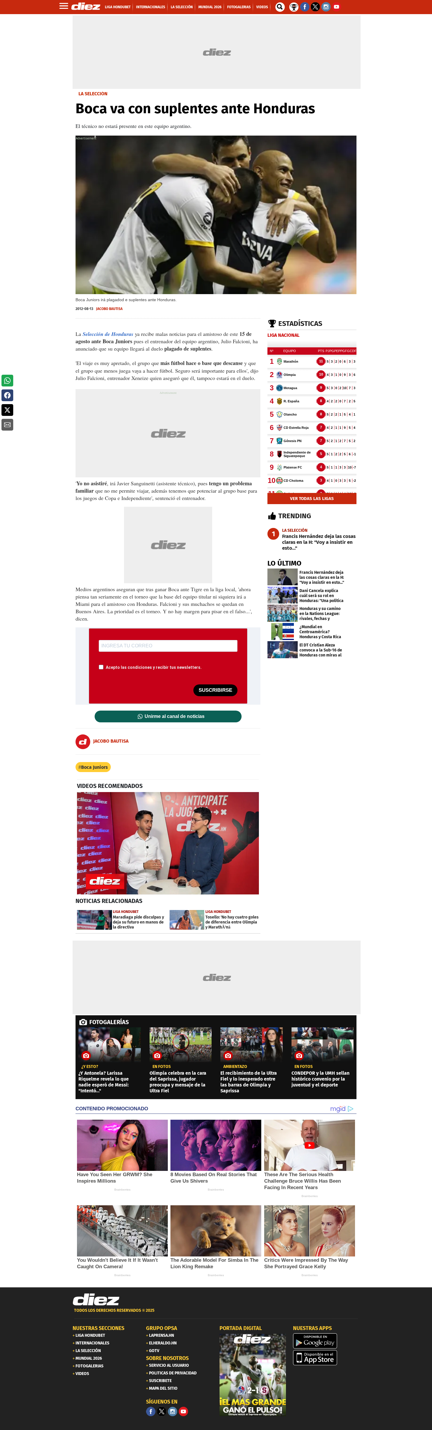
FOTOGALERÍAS (109, 1022)
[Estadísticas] (294, 6)
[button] (7, 380)
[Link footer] (96, 1299)
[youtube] (183, 1411)
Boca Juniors (94, 767)
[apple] (326, 1357)
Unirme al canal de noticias (175, 716)
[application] (168, 843)
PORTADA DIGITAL (241, 1328)
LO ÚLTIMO (284, 563)
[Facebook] (150, 1411)
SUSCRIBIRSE (215, 690)
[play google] (326, 1341)
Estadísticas (300, 323)
